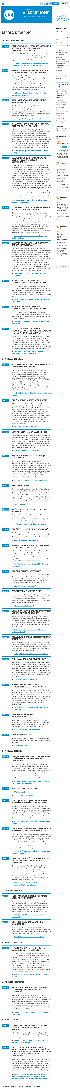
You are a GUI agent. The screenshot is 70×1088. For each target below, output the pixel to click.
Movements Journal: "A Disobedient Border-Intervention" (29, 274)
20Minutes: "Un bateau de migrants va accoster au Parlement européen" (31, 852)
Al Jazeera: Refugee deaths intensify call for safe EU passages (31, 152)
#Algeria (59, 210)
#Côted (59, 238)
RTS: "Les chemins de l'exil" (23, 795)
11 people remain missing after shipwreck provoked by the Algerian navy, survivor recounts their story (62, 63)
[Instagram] (50, 3)
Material (37, 1086)
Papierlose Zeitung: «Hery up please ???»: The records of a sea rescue (29, 94)
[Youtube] (47, 3)
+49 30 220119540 (62, 18)
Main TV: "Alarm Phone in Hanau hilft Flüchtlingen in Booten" (31, 565)
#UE (65, 245)
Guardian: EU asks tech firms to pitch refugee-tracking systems (29, 237)
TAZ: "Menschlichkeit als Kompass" (26, 540)
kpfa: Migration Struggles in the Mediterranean (30, 119)
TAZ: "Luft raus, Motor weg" (24, 606)
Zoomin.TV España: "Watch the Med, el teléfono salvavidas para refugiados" (30, 1041)
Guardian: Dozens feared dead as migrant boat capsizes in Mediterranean (29, 201)
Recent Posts (61, 29)
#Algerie (59, 178)
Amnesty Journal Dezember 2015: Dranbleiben (30, 480)
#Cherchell (64, 209)
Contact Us (5, 1086)
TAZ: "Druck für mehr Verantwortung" (27, 729)
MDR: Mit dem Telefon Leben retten (26, 450)
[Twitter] (43, 3)
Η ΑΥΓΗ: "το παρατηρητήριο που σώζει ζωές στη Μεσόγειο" (29, 975)
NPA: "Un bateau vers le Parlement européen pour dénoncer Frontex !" (31, 822)
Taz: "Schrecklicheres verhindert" (25, 427)
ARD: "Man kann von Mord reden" (26, 680)
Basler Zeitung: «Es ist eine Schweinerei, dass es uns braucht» (30, 708)
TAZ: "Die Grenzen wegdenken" (25, 586)
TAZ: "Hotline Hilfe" (20, 745)
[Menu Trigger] (3, 3)
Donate (55, 3)
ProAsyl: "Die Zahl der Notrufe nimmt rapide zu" (31, 654)
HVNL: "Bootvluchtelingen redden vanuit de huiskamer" (28, 916)
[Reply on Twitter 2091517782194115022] (57, 259)
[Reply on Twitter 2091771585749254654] (57, 190)
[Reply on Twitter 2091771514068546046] (57, 219)
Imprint (14, 1086)
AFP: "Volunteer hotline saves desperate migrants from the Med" (31, 322)
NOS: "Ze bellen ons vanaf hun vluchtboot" (29, 937)
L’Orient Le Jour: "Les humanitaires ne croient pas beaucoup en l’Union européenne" (31, 884)
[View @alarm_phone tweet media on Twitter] (67, 255)
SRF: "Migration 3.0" (21, 504)
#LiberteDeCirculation (62, 187)
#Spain (66, 204)
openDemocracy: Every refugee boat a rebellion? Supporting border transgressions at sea (30, 64)
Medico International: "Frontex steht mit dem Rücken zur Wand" (29, 631)
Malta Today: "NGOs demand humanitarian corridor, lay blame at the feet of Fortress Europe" (31, 352)
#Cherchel (64, 177)
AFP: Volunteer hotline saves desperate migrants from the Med (30, 300)
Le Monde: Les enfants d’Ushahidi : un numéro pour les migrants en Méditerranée (31, 782)
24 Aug (61, 166)
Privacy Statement (25, 1086)
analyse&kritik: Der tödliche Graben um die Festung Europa (31, 394)
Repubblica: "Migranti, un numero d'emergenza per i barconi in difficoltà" (31, 1013)
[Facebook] (40, 3)
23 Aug (61, 228)
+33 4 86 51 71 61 (62, 20)
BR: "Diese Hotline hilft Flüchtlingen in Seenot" (30, 524)
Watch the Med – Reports (62, 85)
